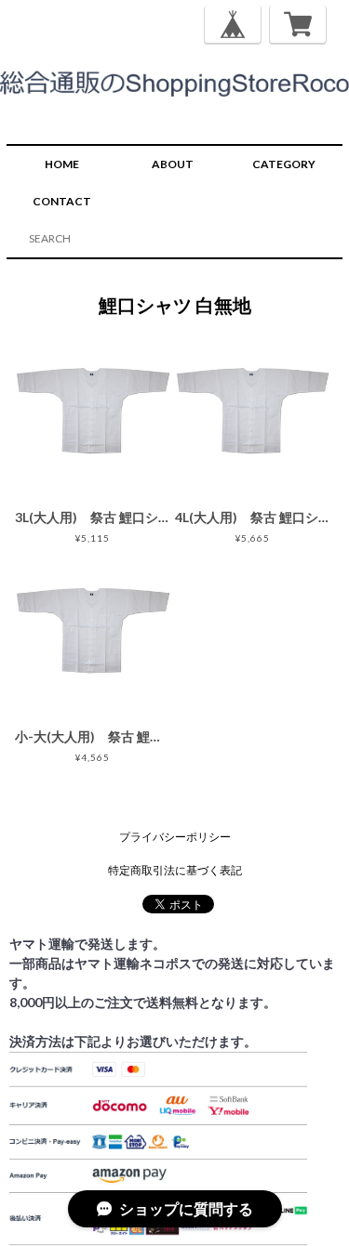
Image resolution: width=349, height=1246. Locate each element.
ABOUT (173, 164)
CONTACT (62, 201)
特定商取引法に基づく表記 (175, 870)
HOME (62, 164)
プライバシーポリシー (175, 837)
